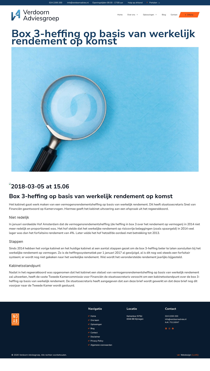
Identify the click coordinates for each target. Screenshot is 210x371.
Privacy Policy (97, 341)
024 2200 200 (55, 2)
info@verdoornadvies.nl (78, 2)
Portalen (153, 2)
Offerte (190, 14)
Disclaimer (95, 336)
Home (119, 14)
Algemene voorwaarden (101, 345)
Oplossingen (148, 14)
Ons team (95, 320)
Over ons (131, 14)
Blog (164, 14)
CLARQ (195, 355)
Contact (174, 14)
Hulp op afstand (135, 2)
